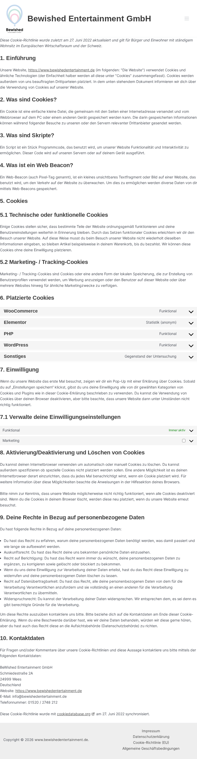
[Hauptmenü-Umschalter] (187, 18)
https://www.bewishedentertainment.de (61, 70)
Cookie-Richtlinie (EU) (151, 742)
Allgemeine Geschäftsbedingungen (151, 748)
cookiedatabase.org (74, 714)
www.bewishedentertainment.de (61, 740)
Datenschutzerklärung (151, 737)
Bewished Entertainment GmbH (89, 18)
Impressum (151, 731)
